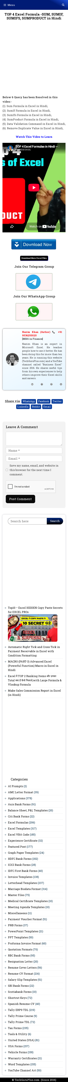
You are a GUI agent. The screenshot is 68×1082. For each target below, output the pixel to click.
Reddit (36, 406)
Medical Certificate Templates (28, 901)
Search (55, 521)
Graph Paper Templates (23, 852)
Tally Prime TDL (19, 1022)
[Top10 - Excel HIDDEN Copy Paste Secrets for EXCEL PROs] (32, 641)
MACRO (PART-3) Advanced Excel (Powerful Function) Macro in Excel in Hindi (33, 666)
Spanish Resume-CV (21, 1004)
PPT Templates (18, 937)
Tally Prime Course (20, 1016)
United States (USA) (21, 1040)
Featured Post (17, 846)
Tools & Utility (17, 1034)
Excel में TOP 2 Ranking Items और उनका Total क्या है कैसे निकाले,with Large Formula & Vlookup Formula (35, 680)
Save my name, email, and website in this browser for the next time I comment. (34, 470)
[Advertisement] (34, 60)
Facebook (43, 401)
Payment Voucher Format (25, 919)
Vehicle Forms (17, 1052)
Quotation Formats (20, 949)
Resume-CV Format (20, 973)
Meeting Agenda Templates (26, 907)
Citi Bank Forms (18, 816)
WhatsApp (29, 401)
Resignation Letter (20, 961)
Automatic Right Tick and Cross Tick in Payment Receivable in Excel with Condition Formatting (34, 651)
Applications (16, 798)
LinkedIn (23, 406)
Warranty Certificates (22, 1058)
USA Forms (15, 1046)
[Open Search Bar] (63, 5)
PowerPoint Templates (23, 931)
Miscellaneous (17, 913)
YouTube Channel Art (22, 1070)
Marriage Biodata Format (24, 889)
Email (47, 406)
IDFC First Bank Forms (22, 870)
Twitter (57, 401)
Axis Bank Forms (19, 804)
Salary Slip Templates (22, 979)
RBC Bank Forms (19, 955)
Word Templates (19, 1064)
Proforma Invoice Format (24, 943)
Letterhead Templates (22, 883)
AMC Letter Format (20, 792)
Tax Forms (15, 1028)
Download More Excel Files (34, 258)
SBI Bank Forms (18, 985)
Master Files (16, 895)
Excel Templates (19, 828)
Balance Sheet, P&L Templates (28, 810)
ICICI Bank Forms (19, 864)
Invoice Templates (20, 877)
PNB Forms (15, 925)
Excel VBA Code (18, 834)
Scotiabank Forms (20, 991)
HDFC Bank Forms (20, 858)
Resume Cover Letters (22, 967)
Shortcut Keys (17, 997)
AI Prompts (15, 786)
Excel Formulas (18, 822)
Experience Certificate (22, 840)
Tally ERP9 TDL (18, 1010)
